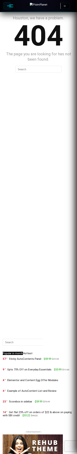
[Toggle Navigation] (7, 5)
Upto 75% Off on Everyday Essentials (29, 369)
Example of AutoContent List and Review (31, 390)
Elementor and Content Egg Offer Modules (32, 380)
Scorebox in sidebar (20, 401)
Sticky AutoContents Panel (25, 358)
